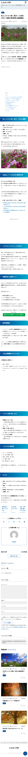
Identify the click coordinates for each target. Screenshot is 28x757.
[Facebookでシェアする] (8, 522)
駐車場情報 (8, 103)
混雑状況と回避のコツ (11, 102)
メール (3, 606)
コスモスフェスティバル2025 (12, 100)
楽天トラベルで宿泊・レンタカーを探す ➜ (14, 314)
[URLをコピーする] (24, 522)
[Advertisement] (14, 78)
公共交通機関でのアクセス (12, 105)
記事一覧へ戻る (14, 556)
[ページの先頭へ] (25, 754)
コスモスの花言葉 (10, 108)
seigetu (14, 541)
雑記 (3, 12)
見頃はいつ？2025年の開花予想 (13, 98)
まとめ (7, 110)
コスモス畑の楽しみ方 (11, 107)
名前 (3, 600)
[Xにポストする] (3, 522)
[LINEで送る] (19, 522)
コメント (4, 584)
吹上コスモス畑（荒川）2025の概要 (14, 97)
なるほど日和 (6, 2)
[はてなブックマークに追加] (14, 522)
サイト (2, 611)
